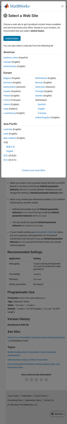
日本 (5, 155)
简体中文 (10, 147)
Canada (7, 62)
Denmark (7, 82)
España (7, 91)
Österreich (40, 87)
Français (42, 113)
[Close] (62, 6)
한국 (5, 160)
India (5, 133)
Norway (39, 82)
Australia (7, 129)
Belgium (7, 78)
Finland (7, 95)
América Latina (10, 57)
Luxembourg (9, 113)
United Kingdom (43, 117)
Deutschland (9, 87)
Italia (5, 108)
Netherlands (41, 78)
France (6, 100)
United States (9, 66)
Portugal (39, 91)
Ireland (6, 104)
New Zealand (9, 138)
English (41, 108)
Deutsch (42, 104)
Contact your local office (33, 170)
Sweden (39, 95)
